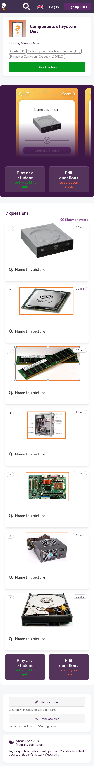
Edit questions (49, 702)
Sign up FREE (78, 7)
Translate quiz (49, 719)
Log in (54, 7)
